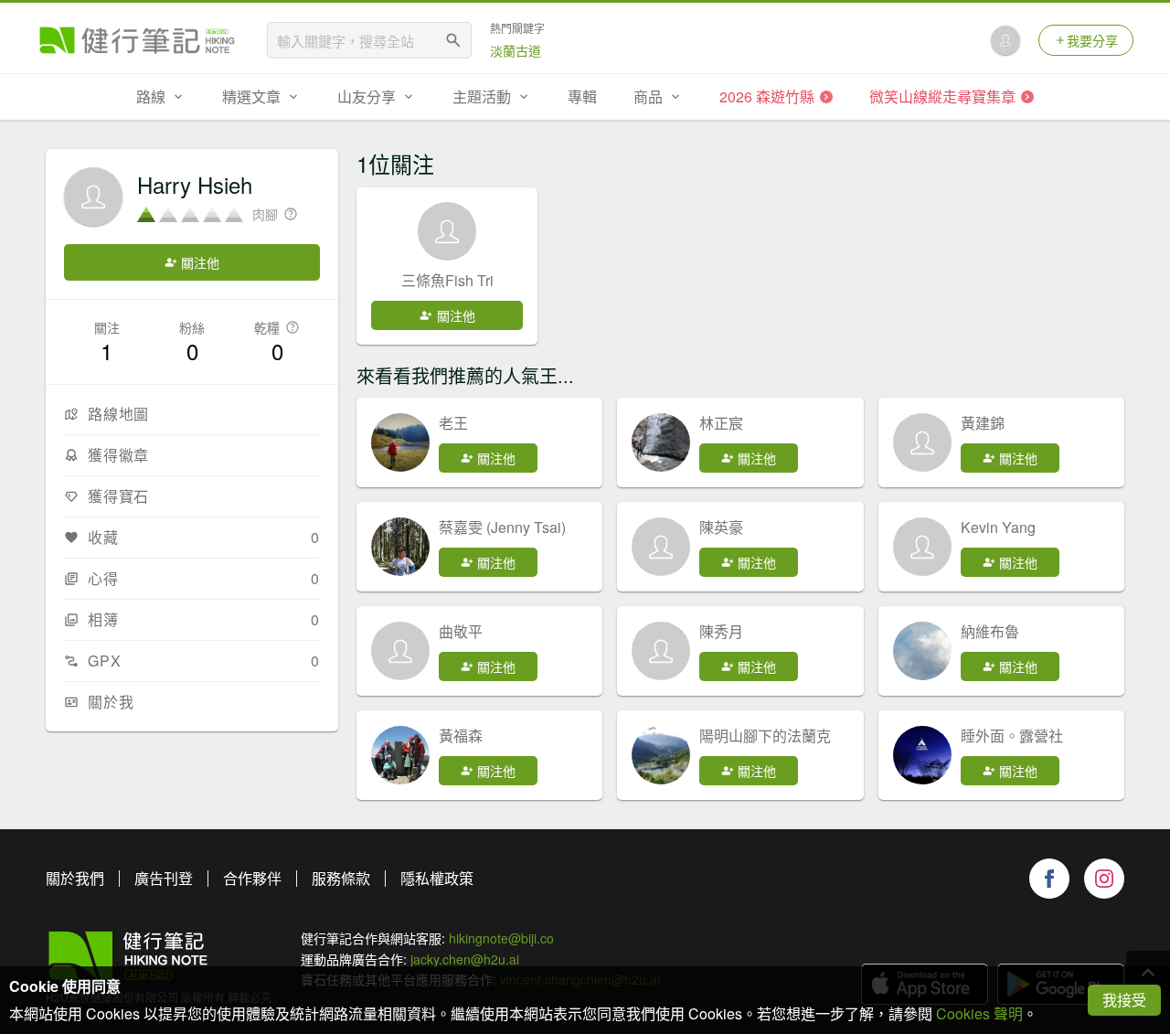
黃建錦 (983, 422)
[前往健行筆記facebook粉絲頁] (1049, 878)
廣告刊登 (163, 878)
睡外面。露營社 (1012, 735)
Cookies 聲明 (979, 1013)
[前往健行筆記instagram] (1104, 878)
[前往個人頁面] (400, 442)
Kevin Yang (998, 527)
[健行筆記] (137, 40)
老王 (453, 422)
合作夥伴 (252, 878)
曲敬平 (461, 631)
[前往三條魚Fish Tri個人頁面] (447, 231)
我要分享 (1092, 40)
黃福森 (461, 735)
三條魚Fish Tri (447, 280)
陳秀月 (721, 631)
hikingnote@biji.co (501, 938)
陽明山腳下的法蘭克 (765, 735)
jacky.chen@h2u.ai (464, 959)
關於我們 (75, 878)
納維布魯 (990, 631)
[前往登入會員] (1005, 40)
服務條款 (341, 878)
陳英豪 (721, 527)
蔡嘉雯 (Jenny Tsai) (502, 527)
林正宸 (721, 422)
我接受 (1124, 999)
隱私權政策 (436, 878)
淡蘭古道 (515, 50)
